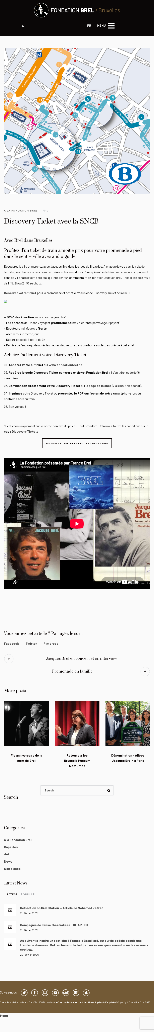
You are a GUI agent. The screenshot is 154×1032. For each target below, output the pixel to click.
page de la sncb (100, 386)
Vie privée (110, 1002)
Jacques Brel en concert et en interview (81, 658)
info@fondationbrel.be (69, 1002)
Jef (6, 854)
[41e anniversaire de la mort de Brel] (26, 723)
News (8, 861)
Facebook (11, 643)
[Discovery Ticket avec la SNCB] (77, 120)
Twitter (31, 643)
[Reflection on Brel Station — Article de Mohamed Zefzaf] (10, 910)
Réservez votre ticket (20, 293)
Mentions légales (93, 1002)
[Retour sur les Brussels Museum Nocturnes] (77, 723)
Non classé (12, 868)
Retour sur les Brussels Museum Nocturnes (77, 760)
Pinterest (51, 643)
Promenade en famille (72, 671)
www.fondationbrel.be (65, 365)
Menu (4, 1015)
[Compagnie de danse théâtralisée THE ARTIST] (10, 927)
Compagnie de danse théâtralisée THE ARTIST (54, 925)
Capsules (11, 847)
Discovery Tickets (25, 431)
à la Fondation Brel (21, 210)
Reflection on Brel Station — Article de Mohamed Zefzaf (61, 908)
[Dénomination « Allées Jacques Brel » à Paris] (127, 723)
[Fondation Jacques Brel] (77, 10)
